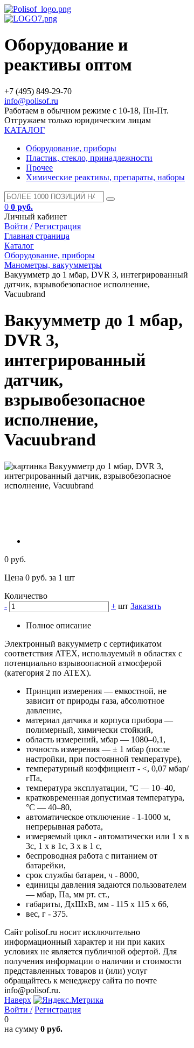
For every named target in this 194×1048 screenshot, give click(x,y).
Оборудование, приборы (71, 148)
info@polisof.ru (31, 100)
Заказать (145, 606)
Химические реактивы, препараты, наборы (105, 177)
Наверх (17, 999)
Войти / (18, 226)
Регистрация (57, 226)
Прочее (39, 167)
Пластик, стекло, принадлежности (89, 157)
